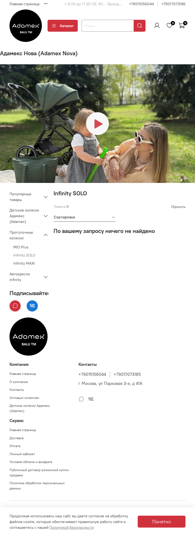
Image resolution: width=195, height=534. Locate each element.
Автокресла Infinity (20, 277)
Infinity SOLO (24, 255)
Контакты (17, 390)
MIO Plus (21, 247)
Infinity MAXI (24, 263)
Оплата (15, 446)
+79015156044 (141, 3)
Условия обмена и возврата (31, 462)
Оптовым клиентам (24, 398)
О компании (19, 382)
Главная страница (24, 3)
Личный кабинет (22, 454)
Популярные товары (20, 196)
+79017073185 (173, 3)
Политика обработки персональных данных (37, 485)
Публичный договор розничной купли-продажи (40, 472)
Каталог (67, 25)
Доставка (17, 438)
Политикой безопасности (71, 527)
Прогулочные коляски (21, 235)
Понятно (161, 521)
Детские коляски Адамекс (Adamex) (24, 216)
